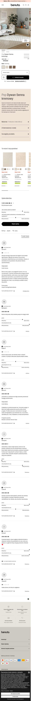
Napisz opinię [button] (15, 224)
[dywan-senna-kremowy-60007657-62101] (7, 169)
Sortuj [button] (3, 231)
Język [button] (8, 231)
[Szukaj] (24, 5)
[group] (15, 203)
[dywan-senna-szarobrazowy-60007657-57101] (5, 169)
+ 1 (9, 169)
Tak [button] (14, 290)
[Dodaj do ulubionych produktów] (4, 77)
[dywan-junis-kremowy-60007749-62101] (20, 169)
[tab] (25, 236)
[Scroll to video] (27, 44)
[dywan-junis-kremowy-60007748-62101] (18, 169)
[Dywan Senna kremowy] (3, 67)
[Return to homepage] (15, 5)
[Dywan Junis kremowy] (21, 159)
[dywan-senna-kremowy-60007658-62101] (3, 169)
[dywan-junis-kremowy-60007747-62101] (16, 169)
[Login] (26, 5)
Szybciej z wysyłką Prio (20, 81)
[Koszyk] (28, 5)
